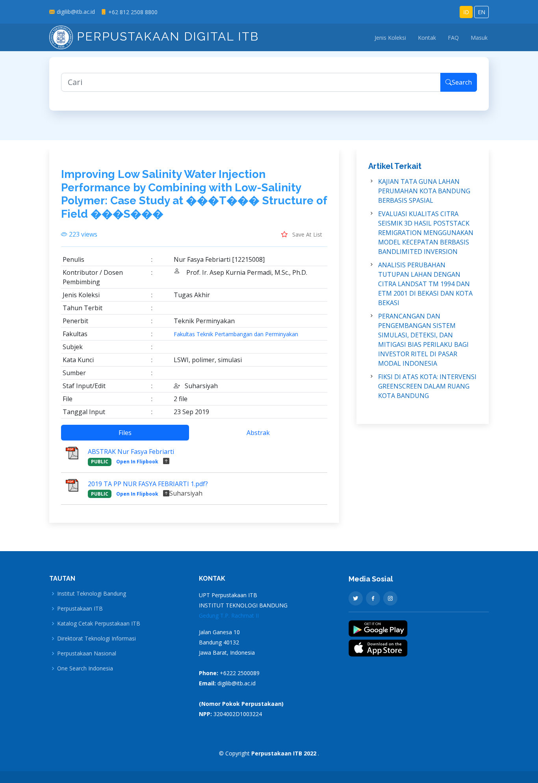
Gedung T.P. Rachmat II (229, 615)
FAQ (453, 37)
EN (481, 12)
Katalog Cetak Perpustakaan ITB (98, 623)
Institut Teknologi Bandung (91, 593)
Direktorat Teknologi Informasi (96, 638)
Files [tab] (125, 432)
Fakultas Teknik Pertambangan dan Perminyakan (236, 334)
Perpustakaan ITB (80, 608)
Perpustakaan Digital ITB (166, 36)
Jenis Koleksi (390, 37)
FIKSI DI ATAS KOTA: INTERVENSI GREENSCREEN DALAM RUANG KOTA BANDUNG (427, 386)
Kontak (427, 37)
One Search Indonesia (85, 668)
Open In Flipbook (137, 461)
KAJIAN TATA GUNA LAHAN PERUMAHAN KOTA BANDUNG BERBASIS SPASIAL (424, 191)
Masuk (479, 37)
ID (466, 12)
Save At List (306, 234)
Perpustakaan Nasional (86, 653)
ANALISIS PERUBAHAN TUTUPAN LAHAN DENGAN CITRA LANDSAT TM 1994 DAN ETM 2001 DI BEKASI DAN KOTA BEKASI (425, 284)
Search (462, 82)
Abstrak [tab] (258, 432)
